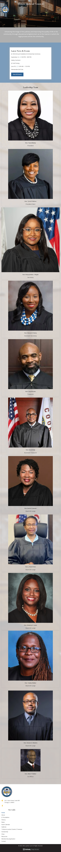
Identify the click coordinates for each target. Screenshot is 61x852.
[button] (2, 806)
